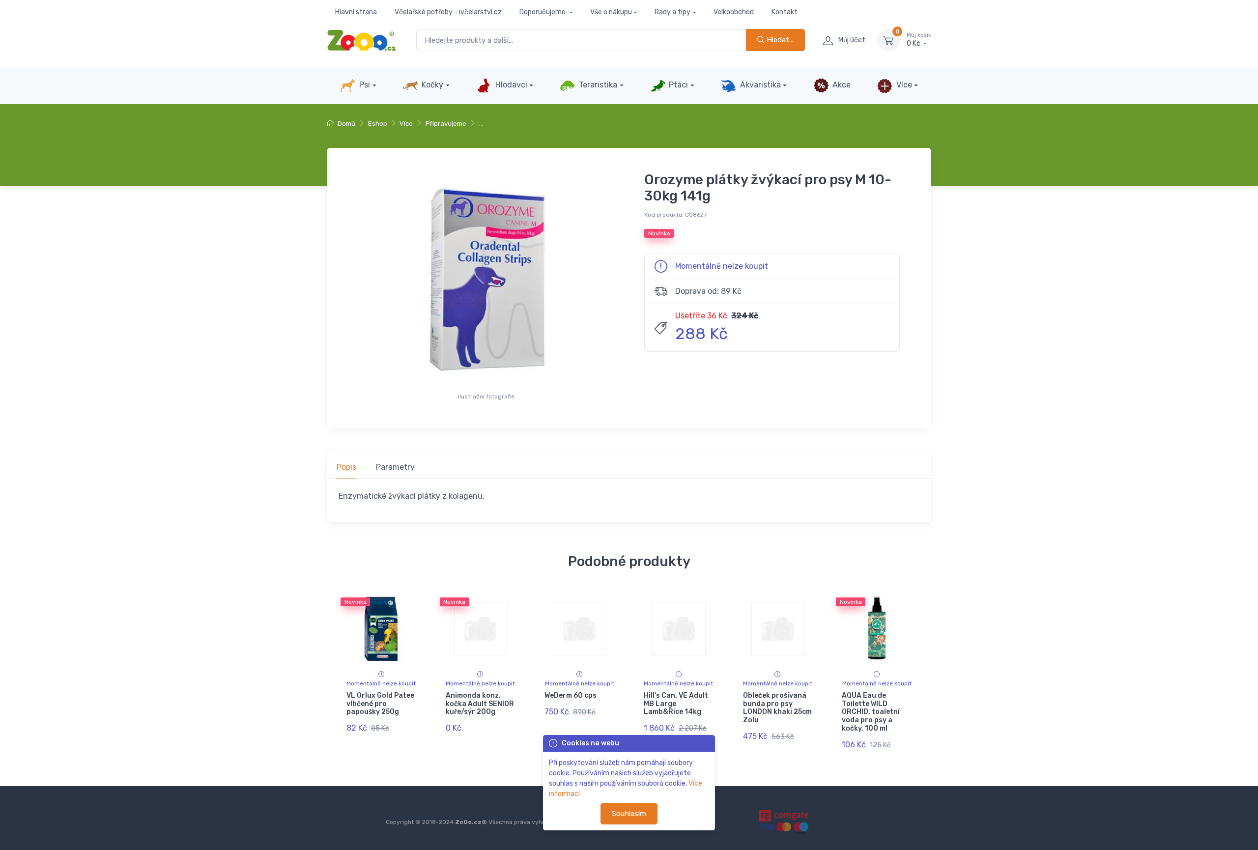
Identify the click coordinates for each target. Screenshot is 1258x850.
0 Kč (919, 40)
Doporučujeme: (543, 12)
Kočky (431, 84)
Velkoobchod (734, 12)
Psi (363, 84)
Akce (840, 84)
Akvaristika (759, 84)
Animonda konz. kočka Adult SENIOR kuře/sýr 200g (480, 703)
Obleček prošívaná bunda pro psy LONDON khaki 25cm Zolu (777, 707)
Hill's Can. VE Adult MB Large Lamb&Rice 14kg (676, 703)
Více (903, 84)
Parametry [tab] (395, 467)
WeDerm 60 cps (570, 695)
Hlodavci (510, 84)
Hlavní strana (356, 12)
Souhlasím (629, 813)
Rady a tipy (672, 12)
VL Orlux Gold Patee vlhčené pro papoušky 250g (380, 703)
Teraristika (597, 84)
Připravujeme (446, 123)
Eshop (377, 123)
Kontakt (785, 12)
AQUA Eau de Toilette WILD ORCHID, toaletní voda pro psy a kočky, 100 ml (871, 712)
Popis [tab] (346, 467)
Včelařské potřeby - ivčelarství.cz (448, 12)
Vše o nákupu (611, 12)
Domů (345, 123)
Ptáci (677, 84)
